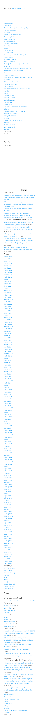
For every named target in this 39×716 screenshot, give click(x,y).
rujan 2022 (7, 360)
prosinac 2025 (8, 275)
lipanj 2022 (7, 367)
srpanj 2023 (7, 338)
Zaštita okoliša (8, 86)
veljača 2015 (8, 561)
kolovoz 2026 (8, 257)
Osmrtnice (7, 712)
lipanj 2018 (7, 475)
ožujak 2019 (7, 455)
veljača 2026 (8, 270)
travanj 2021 (8, 399)
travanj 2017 (8, 507)
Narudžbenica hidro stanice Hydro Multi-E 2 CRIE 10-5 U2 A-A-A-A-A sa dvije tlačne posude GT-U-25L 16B (19, 197)
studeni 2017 (8, 491)
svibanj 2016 (8, 532)
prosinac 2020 (8, 408)
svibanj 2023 (8, 342)
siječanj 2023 (8, 351)
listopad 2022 (8, 358)
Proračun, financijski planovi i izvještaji (16, 28)
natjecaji (6, 577)
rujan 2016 (7, 523)
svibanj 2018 (8, 478)
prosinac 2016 (8, 516)
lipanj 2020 (7, 421)
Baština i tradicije (9, 125)
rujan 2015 (7, 547)
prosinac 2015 (8, 543)
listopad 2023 (8, 331)
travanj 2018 (8, 480)
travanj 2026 (8, 266)
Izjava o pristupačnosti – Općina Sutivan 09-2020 (19, 601)
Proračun (7, 32)
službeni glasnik (9, 586)
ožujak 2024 (7, 320)
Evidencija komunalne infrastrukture (15, 107)
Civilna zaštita (8, 50)
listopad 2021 (8, 385)
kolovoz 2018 (8, 471)
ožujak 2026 (7, 268)
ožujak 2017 (7, 509)
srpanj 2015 (7, 550)
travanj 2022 (8, 372)
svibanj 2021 (8, 396)
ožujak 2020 (7, 428)
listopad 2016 (8, 520)
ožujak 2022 (7, 374)
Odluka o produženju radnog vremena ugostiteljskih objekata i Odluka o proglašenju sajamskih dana (18, 204)
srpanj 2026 (7, 259)
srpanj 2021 (7, 392)
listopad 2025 (8, 279)
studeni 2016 (8, 518)
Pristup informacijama (11, 75)
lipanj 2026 (7, 261)
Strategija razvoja (9, 41)
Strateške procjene (10, 59)
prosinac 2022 (8, 354)
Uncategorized (8, 588)
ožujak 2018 (7, 482)
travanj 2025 (8, 290)
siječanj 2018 (8, 487)
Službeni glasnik (9, 53)
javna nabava (8, 570)
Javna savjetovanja (10, 127)
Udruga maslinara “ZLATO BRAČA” (14, 111)
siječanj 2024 (8, 324)
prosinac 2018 (8, 462)
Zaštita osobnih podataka (12, 82)
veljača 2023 (8, 349)
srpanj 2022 (7, 365)
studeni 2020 (8, 410)
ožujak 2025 (7, 293)
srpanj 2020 (7, 419)
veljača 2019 (8, 457)
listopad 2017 (8, 493)
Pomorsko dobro (9, 73)
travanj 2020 (8, 426)
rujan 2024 (7, 306)
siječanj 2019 (8, 460)
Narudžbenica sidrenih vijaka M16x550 (16, 213)
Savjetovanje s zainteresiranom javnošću (17, 89)
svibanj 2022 (8, 369)
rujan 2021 (7, 387)
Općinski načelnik (9, 98)
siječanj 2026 (8, 272)
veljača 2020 (8, 430)
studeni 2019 (8, 437)
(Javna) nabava (8, 57)
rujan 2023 (7, 333)
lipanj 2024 (7, 313)
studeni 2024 (8, 302)
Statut (6, 48)
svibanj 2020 (8, 424)
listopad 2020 (8, 412)
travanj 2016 (8, 534)
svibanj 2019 (8, 451)
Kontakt (6, 118)
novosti (6, 579)
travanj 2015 (8, 557)
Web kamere (8, 104)
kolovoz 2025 (8, 284)
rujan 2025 (7, 281)
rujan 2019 (7, 442)
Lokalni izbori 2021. (10, 39)
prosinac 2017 (8, 489)
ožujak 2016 (7, 536)
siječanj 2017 (8, 514)
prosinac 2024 (8, 299)
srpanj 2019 (7, 446)
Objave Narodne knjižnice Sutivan (19, 220)
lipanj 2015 (7, 552)
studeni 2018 (8, 464)
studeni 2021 (8, 383)
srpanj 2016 (7, 527)
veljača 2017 (8, 511)
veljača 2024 (8, 322)
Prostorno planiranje (10, 37)
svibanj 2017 (8, 505)
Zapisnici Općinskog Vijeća (12, 35)
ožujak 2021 (7, 401)
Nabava (6, 129)
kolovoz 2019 (8, 444)
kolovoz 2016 (8, 525)
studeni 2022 (8, 356)
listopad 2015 (8, 545)
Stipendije (7, 46)
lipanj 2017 (7, 502)
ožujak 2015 (7, 559)
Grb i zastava (8, 102)
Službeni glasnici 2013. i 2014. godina (16, 55)
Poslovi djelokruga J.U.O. (11, 62)
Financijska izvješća (10, 30)
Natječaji (6, 91)
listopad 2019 (8, 439)
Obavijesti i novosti (10, 116)
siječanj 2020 (8, 433)
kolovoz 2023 (8, 336)
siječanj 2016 (8, 541)
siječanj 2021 (8, 405)
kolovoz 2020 (8, 417)
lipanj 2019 (7, 448)
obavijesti (7, 582)
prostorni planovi (9, 584)
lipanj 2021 (7, 394)
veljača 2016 (8, 538)
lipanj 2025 (7, 286)
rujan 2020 (7, 414)
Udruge (6, 109)
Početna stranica (9, 23)
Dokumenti (7, 25)
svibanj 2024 (8, 315)
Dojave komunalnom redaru (13, 120)
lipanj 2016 (7, 529)
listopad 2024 (8, 304)
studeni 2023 (8, 329)
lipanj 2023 (7, 340)
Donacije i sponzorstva (11, 44)
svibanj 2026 (8, 263)
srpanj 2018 (7, 473)
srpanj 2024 (7, 311)
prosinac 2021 (8, 381)
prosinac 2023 (8, 326)
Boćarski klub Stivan (10, 113)
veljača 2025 (8, 295)
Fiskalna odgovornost (10, 84)
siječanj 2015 (8, 563)
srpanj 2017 (7, 500)
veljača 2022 (8, 376)
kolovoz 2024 (8, 308)
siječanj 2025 (8, 297)
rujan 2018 (7, 469)
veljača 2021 (8, 403)
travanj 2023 (8, 345)
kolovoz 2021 (8, 390)
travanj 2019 (8, 453)
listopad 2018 (8, 466)
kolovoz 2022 (8, 363)
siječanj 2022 (8, 378)
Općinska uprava (9, 100)
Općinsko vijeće (9, 95)
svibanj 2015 (8, 554)
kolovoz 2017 (8, 498)
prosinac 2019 (8, 435)
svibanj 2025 (8, 288)
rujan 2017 (7, 496)
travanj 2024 (8, 317)
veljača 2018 (8, 484)
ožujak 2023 (7, 347)
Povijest (6, 122)
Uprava (6, 93)
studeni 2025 (8, 277)
